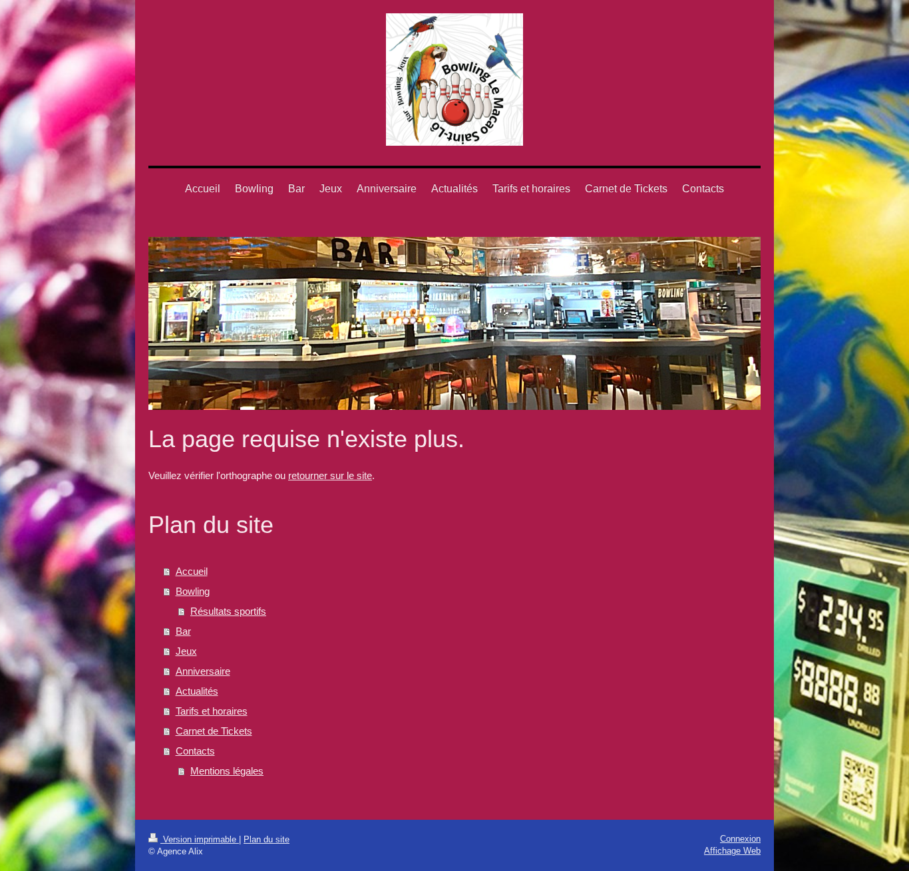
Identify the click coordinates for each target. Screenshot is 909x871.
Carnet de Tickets (214, 731)
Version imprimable (199, 839)
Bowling (193, 591)
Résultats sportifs (228, 611)
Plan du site (266, 839)
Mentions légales (227, 771)
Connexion (740, 839)
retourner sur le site (330, 475)
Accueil (192, 571)
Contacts (195, 751)
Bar (183, 631)
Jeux (186, 651)
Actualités (197, 691)
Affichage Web (732, 851)
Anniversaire (203, 671)
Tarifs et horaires (212, 711)
